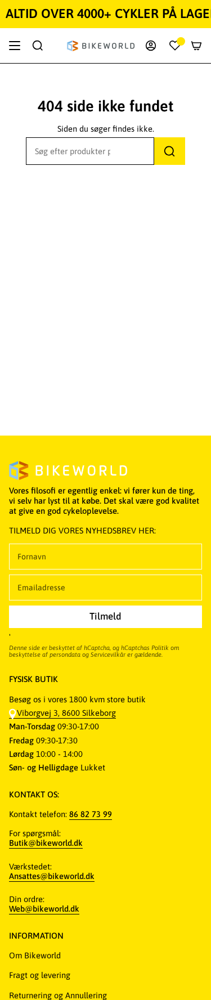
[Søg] (169, 151)
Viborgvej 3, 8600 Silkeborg (66, 713)
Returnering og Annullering (58, 995)
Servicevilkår (108, 654)
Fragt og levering (39, 975)
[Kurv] (196, 46)
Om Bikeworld (35, 955)
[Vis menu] (14, 46)
